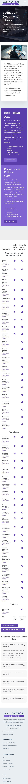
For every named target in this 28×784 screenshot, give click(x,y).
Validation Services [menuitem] (7, 739)
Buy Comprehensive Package (13, 629)
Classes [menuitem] (4, 757)
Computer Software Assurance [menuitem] (10, 745)
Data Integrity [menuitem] (6, 748)
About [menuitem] (4, 775)
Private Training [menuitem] (6, 769)
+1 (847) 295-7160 (14, 728)
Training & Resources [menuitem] (8, 754)
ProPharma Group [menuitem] (7, 781)
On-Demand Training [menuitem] (8, 763)
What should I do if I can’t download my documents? (13, 682)
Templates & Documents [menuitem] (8, 766)
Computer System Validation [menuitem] (9, 742)
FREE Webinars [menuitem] (6, 760)
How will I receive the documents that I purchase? (13, 645)
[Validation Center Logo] (10, 3)
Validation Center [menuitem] (7, 778)
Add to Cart (10, 160)
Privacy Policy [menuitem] (5, 734)
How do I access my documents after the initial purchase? (14, 690)
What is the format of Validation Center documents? (13, 699)
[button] (25, 2)
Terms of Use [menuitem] (11, 734)
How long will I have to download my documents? (13, 665)
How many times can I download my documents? (12, 673)
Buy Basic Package (9, 625)
